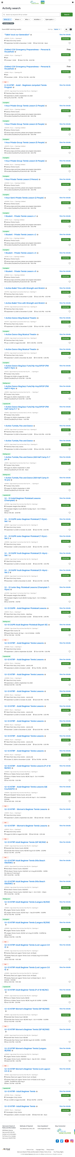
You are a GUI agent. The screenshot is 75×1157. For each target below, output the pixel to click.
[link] (17, 34)
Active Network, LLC (30, 1154)
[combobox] (57, 29)
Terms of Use (47, 1152)
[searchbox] (31, 14)
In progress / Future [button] (8, 23)
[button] (66, 29)
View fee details (65, 34)
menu (2, 2)
